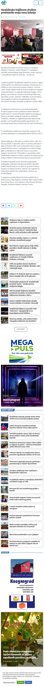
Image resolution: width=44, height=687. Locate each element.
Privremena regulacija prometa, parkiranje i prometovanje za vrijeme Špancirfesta (24, 463)
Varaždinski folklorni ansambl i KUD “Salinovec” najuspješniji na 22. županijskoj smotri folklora (23, 311)
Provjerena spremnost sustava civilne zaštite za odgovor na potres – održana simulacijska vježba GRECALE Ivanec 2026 (25, 445)
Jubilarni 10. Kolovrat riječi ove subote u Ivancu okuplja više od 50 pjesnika (24, 275)
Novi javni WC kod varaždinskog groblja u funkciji (24, 490)
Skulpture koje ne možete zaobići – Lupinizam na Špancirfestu (22, 221)
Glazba (6, 396)
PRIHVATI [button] (20, 682)
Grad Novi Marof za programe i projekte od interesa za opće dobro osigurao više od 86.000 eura (24, 543)
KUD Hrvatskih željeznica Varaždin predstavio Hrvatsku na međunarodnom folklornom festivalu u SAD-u (24, 293)
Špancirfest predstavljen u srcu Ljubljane (24, 535)
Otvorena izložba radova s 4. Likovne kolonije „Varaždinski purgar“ (23, 239)
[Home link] (4, 2)
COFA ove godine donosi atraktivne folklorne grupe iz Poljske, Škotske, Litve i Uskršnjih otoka (24, 266)
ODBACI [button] (28, 682)
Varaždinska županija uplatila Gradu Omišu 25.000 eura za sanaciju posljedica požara (24, 418)
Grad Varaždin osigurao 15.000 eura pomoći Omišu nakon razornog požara (24, 499)
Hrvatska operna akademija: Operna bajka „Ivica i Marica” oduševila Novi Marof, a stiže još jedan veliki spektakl (23, 230)
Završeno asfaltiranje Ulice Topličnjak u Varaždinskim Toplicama (23, 472)
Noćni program (11, 400)
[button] (3, 205)
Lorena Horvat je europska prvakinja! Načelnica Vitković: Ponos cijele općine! (23, 427)
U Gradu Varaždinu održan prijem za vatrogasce (22, 508)
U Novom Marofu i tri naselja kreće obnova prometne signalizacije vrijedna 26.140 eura (24, 454)
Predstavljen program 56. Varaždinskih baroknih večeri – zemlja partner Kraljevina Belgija (24, 284)
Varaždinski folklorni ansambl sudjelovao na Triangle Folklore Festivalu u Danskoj (21, 257)
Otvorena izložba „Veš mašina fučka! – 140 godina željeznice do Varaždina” (23, 320)
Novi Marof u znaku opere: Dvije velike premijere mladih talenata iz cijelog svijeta (23, 248)
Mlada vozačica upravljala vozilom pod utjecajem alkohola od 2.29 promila (23, 526)
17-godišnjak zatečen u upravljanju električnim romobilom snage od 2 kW (26, 481)
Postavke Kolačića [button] (9, 682)
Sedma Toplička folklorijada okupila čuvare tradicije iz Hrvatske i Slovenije (23, 302)
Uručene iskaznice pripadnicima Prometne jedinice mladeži (24, 517)
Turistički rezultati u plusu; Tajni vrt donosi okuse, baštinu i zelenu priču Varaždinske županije (24, 436)
